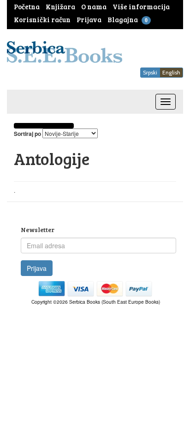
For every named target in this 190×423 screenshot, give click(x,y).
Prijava (37, 268)
